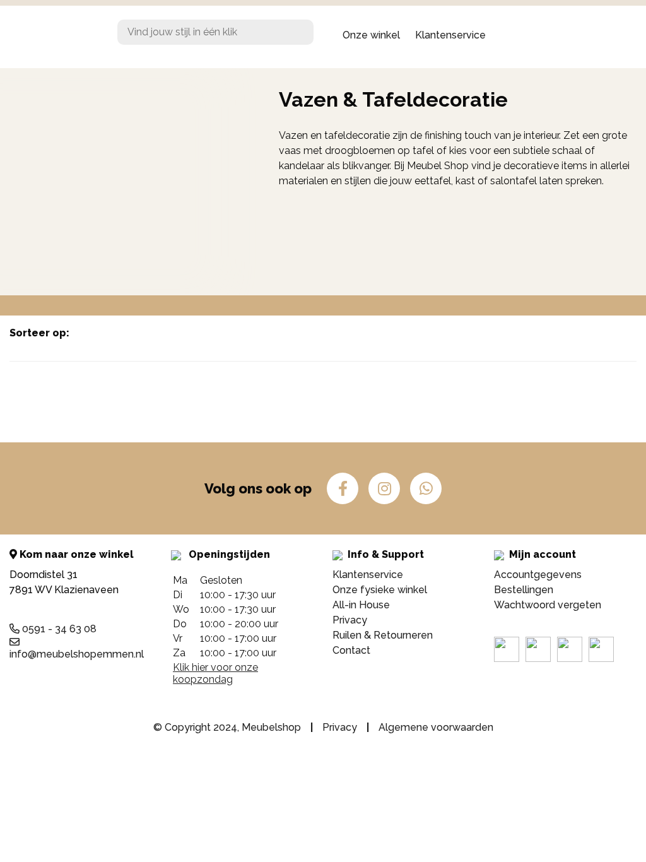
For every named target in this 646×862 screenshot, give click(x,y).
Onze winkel (371, 35)
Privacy (349, 620)
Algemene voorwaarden (436, 727)
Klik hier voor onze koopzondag (215, 673)
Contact (351, 650)
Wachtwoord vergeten (547, 605)
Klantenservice (450, 35)
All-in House (361, 605)
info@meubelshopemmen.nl (76, 654)
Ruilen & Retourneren (382, 635)
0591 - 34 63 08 (58, 629)
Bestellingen (523, 590)
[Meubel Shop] (53, 35)
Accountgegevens (538, 575)
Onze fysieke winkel (379, 590)
